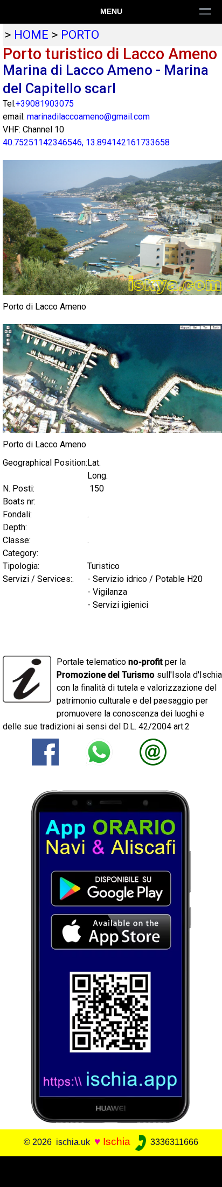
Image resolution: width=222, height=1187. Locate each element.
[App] (111, 956)
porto (80, 34)
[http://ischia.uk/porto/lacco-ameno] (153, 751)
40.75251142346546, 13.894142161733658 (86, 142)
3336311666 (173, 1142)
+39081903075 (45, 104)
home (31, 34)
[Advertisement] (111, 1169)
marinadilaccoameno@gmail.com (88, 116)
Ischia (116, 1141)
